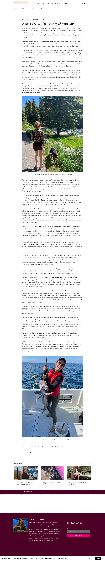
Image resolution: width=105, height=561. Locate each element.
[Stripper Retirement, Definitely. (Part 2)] (52, 473)
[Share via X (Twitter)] (27, 452)
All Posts (16, 8)
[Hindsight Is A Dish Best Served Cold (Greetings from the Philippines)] (26, 473)
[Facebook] (85, 3)
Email (68, 529)
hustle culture (47, 447)
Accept (98, 558)
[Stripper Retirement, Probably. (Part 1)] (79, 473)
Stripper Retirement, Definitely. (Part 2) (52, 483)
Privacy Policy (64, 558)
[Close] (103, 558)
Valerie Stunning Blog (27, 447)
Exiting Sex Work (38, 447)
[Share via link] (31, 452)
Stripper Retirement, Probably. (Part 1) (78, 483)
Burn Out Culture (56, 447)
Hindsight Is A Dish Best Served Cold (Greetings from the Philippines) (25, 483)
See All (89, 463)
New (23, 8)
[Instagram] (82, 3)
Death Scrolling (66, 447)
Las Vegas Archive (32, 8)
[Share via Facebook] (23, 452)
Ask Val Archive (45, 8)
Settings (90, 558)
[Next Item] (100, 504)
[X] (87, 3)
